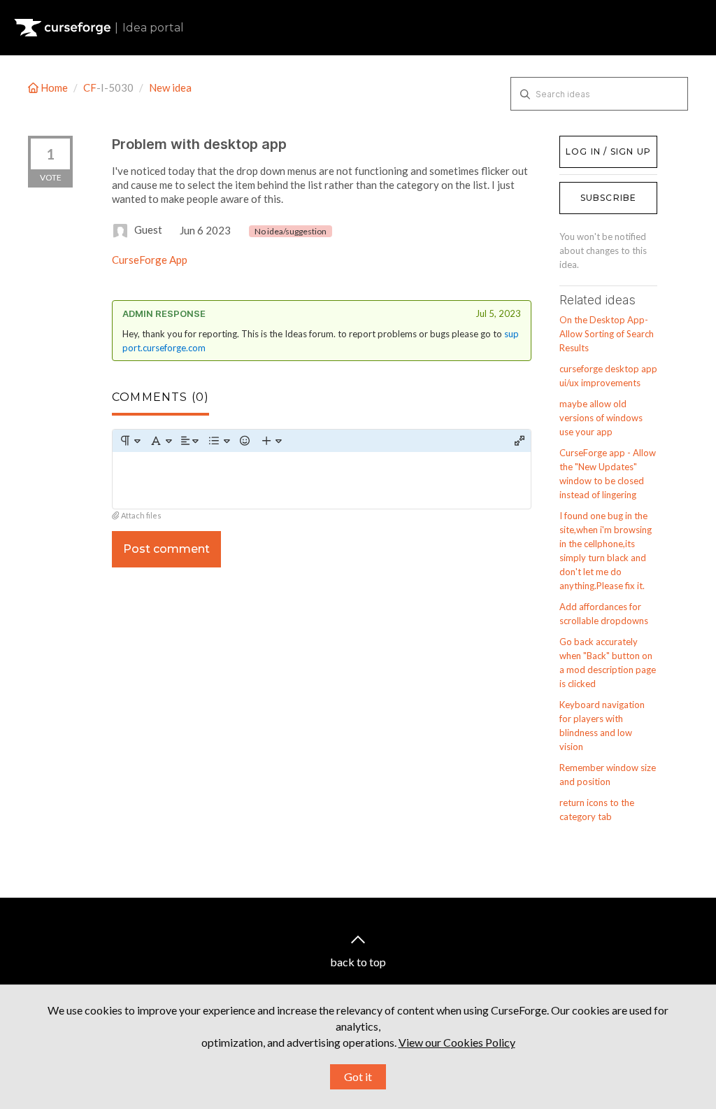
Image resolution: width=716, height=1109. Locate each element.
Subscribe (608, 197)
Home (54, 87)
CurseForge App (149, 259)
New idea (170, 87)
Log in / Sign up (594, 142)
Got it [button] (358, 1076)
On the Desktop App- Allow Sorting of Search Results (606, 333)
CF (89, 87)
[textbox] (321, 480)
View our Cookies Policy (457, 1042)
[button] (129, 440)
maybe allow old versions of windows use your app (601, 417)
